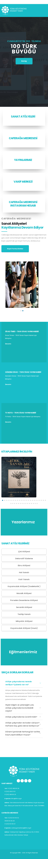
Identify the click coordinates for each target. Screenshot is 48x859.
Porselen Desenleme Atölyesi (24, 600)
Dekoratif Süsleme (24, 558)
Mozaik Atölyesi (24, 593)
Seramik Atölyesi (24, 607)
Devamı (8, 344)
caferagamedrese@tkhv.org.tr (21, 828)
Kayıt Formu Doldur (15, 249)
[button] (21, 311)
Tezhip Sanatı (24, 614)
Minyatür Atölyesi (24, 621)
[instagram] (18, 780)
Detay (24, 61)
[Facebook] (29, 780)
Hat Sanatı (24, 572)
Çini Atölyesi (24, 551)
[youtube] (25, 780)
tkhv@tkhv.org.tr (16, 798)
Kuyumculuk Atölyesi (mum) (24, 628)
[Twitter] (22, 780)
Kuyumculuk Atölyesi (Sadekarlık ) (24, 586)
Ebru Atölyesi (24, 565)
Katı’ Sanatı (24, 579)
